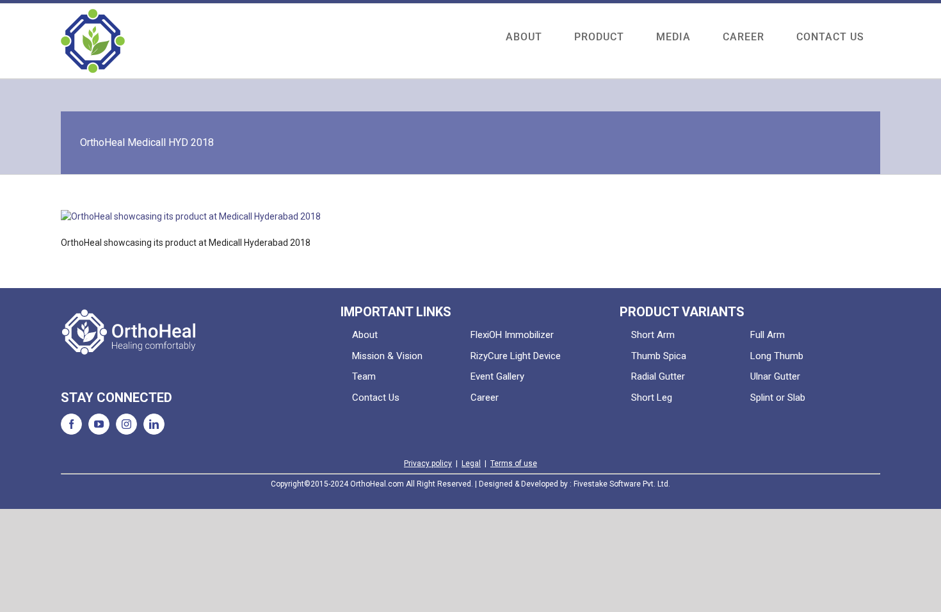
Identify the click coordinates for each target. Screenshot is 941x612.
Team (364, 376)
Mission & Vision (387, 356)
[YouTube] (98, 424)
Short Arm (653, 335)
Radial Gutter (658, 376)
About (365, 335)
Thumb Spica (658, 356)
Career (484, 397)
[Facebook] (71, 424)
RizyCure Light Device (515, 356)
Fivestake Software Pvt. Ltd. (622, 483)
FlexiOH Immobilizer (512, 335)
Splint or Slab (777, 397)
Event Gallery (497, 376)
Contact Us (375, 397)
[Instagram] (126, 424)
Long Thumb (776, 356)
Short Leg (651, 397)
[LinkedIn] (154, 424)
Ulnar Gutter (775, 376)
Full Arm (767, 335)
